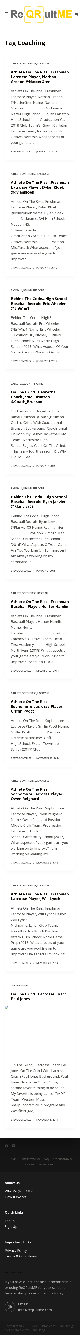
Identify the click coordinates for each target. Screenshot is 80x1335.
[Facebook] (6, 1145)
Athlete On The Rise (23, 63)
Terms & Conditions (21, 1256)
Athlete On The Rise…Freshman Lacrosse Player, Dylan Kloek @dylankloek (40, 187)
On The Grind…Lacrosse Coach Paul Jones (39, 996)
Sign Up (29, 1164)
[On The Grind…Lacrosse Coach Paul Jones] (40, 1031)
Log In (10, 1220)
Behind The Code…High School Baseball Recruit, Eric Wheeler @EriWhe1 (39, 303)
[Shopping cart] (76, 14)
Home (12, 1159)
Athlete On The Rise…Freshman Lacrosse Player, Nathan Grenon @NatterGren (40, 77)
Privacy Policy (16, 1250)
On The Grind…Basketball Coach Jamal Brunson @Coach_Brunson (34, 396)
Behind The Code (33, 290)
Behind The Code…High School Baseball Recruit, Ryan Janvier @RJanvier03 (39, 501)
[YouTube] (13, 1145)
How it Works (30, 1159)
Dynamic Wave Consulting (27, 1330)
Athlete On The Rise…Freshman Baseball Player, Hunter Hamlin (40, 604)
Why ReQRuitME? (19, 1191)
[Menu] (6, 14)
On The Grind (35, 383)
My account (47, 1164)
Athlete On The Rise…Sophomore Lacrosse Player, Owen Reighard (37, 794)
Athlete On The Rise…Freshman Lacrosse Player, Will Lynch (40, 896)
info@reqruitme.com (35, 1309)
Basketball (18, 383)
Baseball (16, 290)
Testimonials (62, 1159)
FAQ (46, 1159)
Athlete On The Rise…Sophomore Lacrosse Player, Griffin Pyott (37, 706)
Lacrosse (43, 63)
